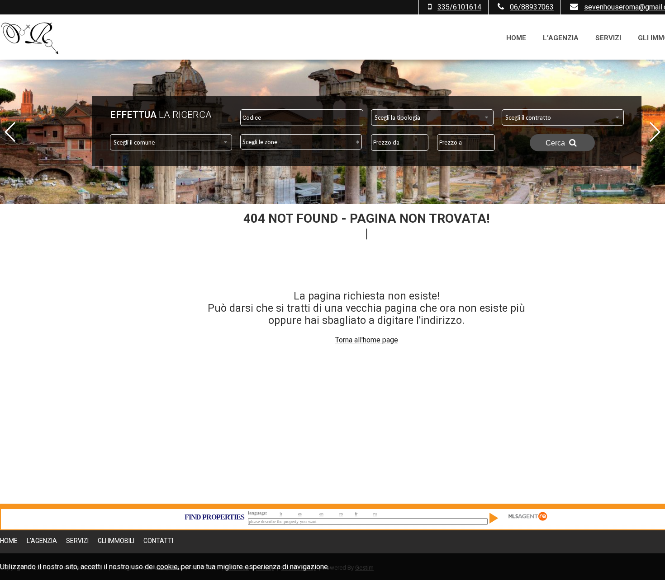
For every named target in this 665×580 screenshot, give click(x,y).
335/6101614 (459, 7)
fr (356, 513)
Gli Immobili (116, 540)
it (281, 513)
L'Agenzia (561, 38)
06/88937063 (532, 7)
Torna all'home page (366, 340)
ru (375, 513)
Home (516, 38)
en (321, 513)
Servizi (608, 38)
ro (341, 513)
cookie (167, 566)
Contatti (158, 540)
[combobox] (432, 117)
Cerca (556, 143)
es (300, 513)
